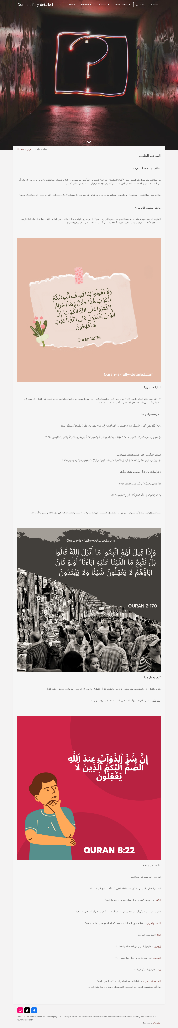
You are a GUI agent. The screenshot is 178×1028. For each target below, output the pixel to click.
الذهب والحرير (154, 923)
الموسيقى (156, 957)
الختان (158, 934)
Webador (157, 1023)
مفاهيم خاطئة (40, 149)
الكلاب (158, 900)
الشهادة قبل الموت (152, 981)
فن (159, 969)
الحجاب (157, 946)
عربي (29, 149)
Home (20, 149)
